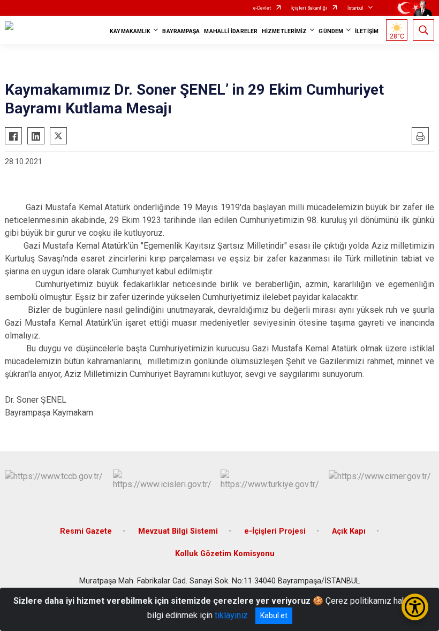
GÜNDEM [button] (331, 31)
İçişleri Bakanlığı (309, 8)
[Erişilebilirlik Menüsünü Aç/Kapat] (415, 607)
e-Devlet (262, 8)
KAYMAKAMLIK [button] (130, 31)
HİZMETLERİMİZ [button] (284, 31)
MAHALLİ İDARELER (231, 31)
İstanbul (355, 8)
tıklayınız (231, 615)
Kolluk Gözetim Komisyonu (225, 553)
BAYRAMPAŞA (181, 31)
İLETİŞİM (367, 31)
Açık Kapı (349, 531)
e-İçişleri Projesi (275, 531)
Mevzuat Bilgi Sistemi (178, 531)
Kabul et (273, 615)
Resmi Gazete (86, 531)
